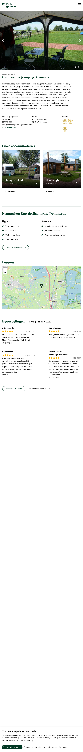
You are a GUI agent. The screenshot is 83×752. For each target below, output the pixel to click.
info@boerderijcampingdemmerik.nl (17, 125)
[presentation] (3, 40)
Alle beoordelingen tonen (39, 388)
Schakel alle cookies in (12, 747)
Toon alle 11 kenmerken (16, 247)
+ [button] (5, 269)
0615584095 (7, 122)
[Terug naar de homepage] (9, 5)
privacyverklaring (26, 740)
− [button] (5, 272)
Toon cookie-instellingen (34, 747)
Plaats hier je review (14, 388)
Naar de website (9, 127)
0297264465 (7, 119)
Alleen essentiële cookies (58, 747)
